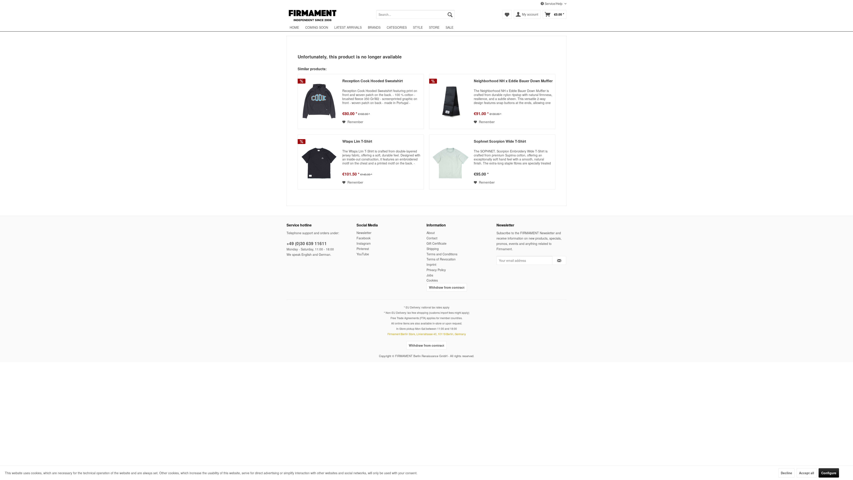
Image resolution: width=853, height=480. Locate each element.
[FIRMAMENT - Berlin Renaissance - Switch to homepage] (312, 15)
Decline (786, 473)
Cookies (432, 280)
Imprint (431, 264)
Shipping (432, 248)
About (430, 232)
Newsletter (364, 232)
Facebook (364, 238)
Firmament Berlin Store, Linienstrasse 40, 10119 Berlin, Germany (426, 334)
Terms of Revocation (441, 259)
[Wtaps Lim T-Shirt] (319, 162)
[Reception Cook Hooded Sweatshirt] (319, 101)
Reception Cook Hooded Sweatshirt (372, 81)
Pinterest (363, 248)
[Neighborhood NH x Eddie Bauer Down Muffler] (450, 101)
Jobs (429, 275)
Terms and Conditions (441, 254)
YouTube (363, 254)
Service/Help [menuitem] (553, 3)
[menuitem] (415, 14)
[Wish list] (507, 14)
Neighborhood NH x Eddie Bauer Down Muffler (513, 81)
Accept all (806, 473)
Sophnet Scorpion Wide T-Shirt (500, 141)
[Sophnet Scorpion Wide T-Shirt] (450, 162)
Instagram (364, 243)
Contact (431, 238)
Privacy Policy (436, 270)
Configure (828, 473)
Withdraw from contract (446, 287)
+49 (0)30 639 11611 (307, 243)
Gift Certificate (436, 243)
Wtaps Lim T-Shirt (357, 141)
